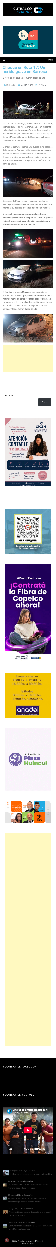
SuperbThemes (28, 1243)
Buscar (9, 395)
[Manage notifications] (7, 1240)
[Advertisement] (28, 358)
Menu (50, 59)
